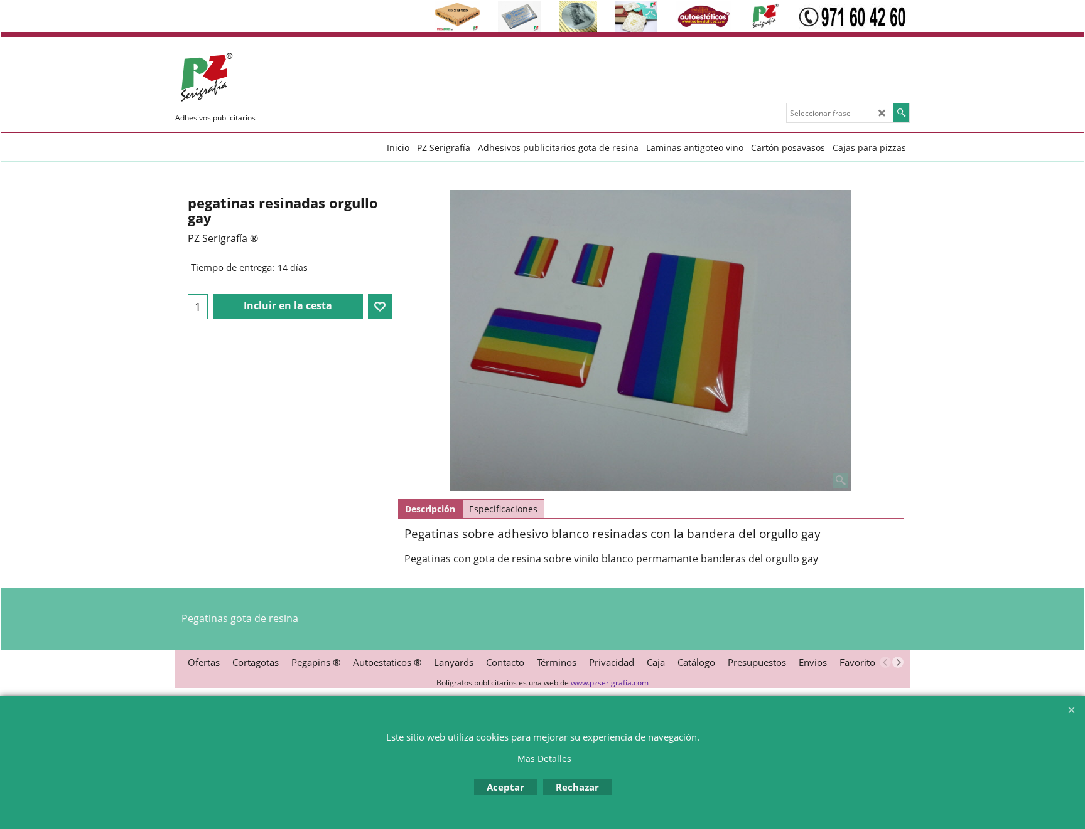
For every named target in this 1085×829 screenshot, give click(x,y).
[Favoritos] (380, 307)
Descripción (430, 509)
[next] (898, 662)
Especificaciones (503, 509)
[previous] (885, 662)
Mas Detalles (544, 758)
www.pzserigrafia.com (610, 682)
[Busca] (901, 112)
